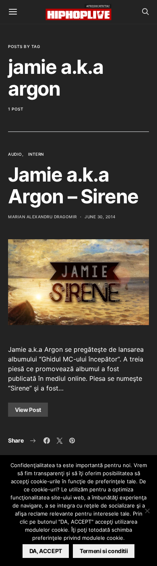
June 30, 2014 (100, 216)
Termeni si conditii (104, 550)
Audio (15, 154)
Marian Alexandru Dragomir (42, 216)
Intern (36, 154)
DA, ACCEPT (45, 550)
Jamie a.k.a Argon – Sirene (73, 185)
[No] (147, 511)
